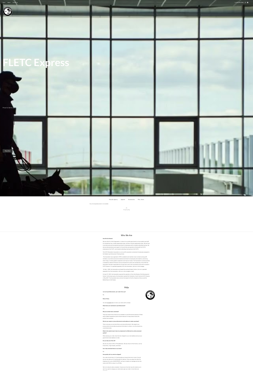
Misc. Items (141, 199)
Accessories (131, 199)
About (9, 2)
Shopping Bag (126, 209)
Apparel (123, 199)
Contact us (15, 2)
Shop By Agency (113, 199)
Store (4, 2)
